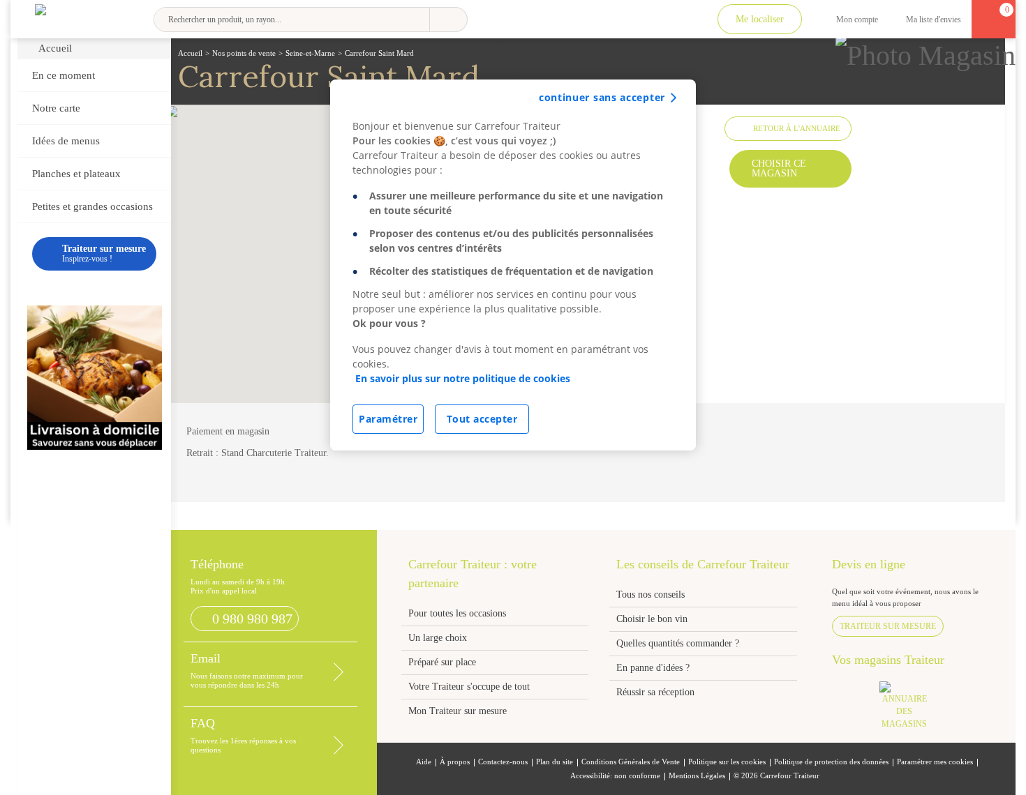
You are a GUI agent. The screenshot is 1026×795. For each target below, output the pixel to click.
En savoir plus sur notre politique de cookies (462, 378)
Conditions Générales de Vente (630, 762)
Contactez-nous (503, 762)
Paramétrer (388, 418)
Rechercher (448, 19)
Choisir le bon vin (651, 619)
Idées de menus (66, 140)
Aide (423, 762)
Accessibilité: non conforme (615, 776)
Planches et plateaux (76, 173)
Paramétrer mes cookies (935, 762)
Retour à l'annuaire (796, 128)
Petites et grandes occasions (92, 206)
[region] (513, 265)
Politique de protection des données (831, 762)
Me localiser (760, 19)
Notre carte (56, 108)
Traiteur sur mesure (888, 626)
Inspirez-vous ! (104, 253)
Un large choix (437, 638)
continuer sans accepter (602, 97)
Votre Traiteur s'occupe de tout (469, 686)
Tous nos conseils (651, 594)
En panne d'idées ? (653, 667)
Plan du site (554, 762)
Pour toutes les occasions (457, 613)
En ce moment (63, 75)
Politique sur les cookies (727, 762)
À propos (455, 762)
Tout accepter (482, 418)
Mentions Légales (697, 776)
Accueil (55, 48)
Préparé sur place (442, 662)
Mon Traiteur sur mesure (457, 711)
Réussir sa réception (655, 692)
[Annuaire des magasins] (911, 709)
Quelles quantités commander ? (677, 643)
